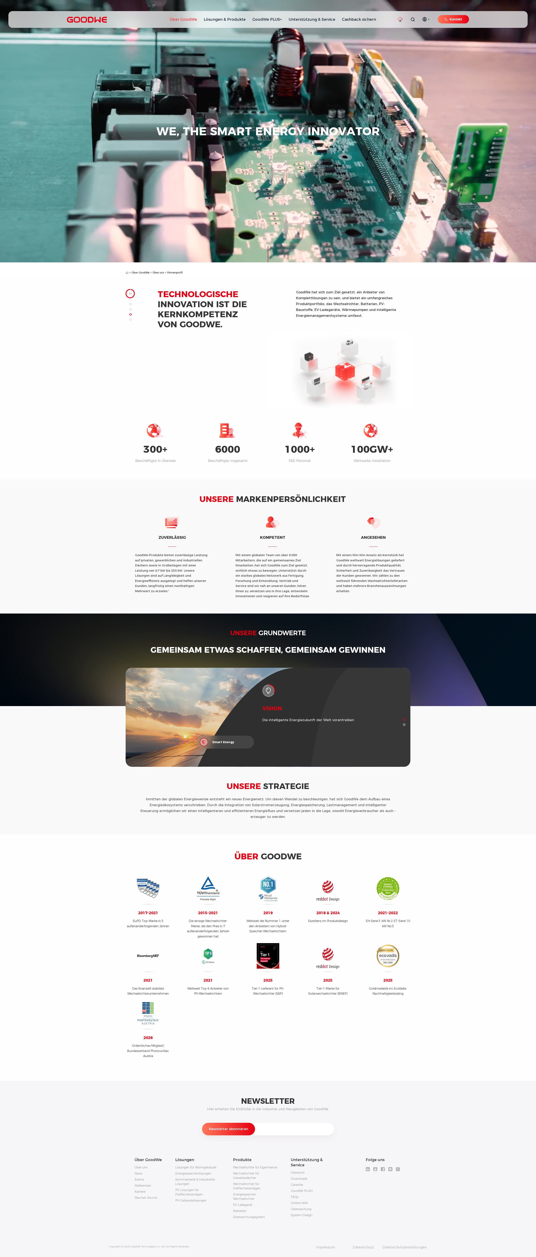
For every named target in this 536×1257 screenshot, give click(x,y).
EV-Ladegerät (242, 1205)
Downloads (299, 1179)
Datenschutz (363, 1247)
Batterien (239, 1211)
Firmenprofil (175, 272)
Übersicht (298, 1172)
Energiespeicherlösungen (193, 1173)
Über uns (158, 272)
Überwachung (301, 1209)
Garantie (297, 1185)
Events (139, 1179)
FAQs (294, 1197)
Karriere (140, 1192)
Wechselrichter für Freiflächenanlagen (246, 1186)
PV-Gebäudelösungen (190, 1200)
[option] (348, 307)
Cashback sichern (359, 19)
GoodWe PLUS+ (267, 19)
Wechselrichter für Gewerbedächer (246, 1176)
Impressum (325, 1247)
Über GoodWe (183, 19)
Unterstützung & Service (312, 19)
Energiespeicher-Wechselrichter (245, 1197)
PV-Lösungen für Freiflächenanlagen (189, 1192)
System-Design (301, 1215)
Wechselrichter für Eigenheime (255, 1167)
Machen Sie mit (146, 1198)
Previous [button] (271, 307)
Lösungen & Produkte (225, 19)
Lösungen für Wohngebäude (195, 1167)
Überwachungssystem (249, 1217)
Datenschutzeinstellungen (405, 1247)
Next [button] (408, 307)
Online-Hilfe (299, 1203)
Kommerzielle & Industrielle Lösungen (195, 1182)
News (138, 1173)
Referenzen (143, 1185)
